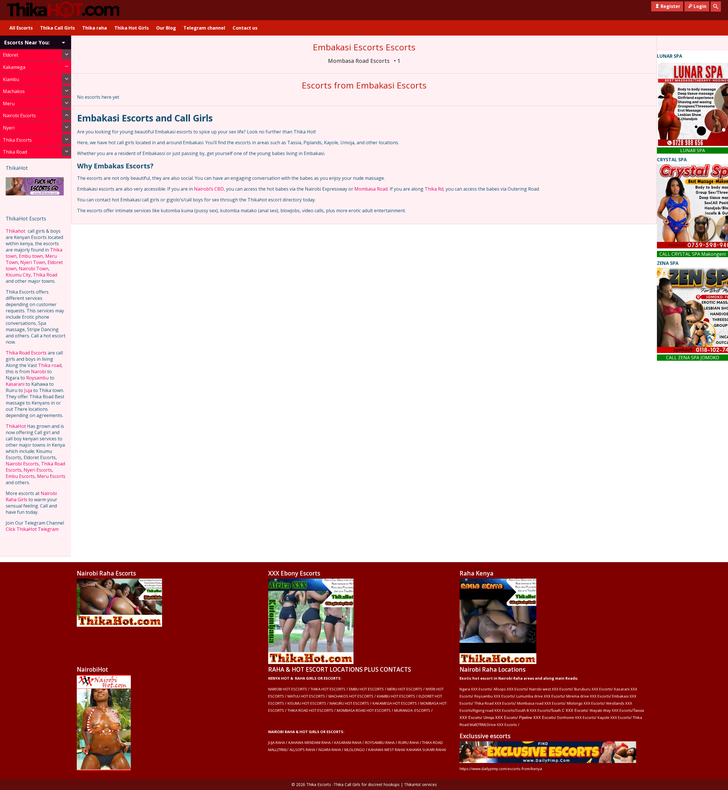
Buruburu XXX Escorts (593, 689)
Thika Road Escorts (26, 353)
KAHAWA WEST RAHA (386, 749)
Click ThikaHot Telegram (32, 529)
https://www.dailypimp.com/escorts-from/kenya (501, 768)
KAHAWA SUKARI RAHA (425, 749)
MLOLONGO (354, 749)
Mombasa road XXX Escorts (540, 703)
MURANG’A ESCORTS (412, 710)
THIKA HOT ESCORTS (328, 689)
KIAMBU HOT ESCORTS (396, 696)
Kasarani (15, 384)
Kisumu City (18, 275)
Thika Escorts (17, 140)
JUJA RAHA (276, 742)
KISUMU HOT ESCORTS (307, 703)
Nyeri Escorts (38, 470)
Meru (9, 103)
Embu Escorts (20, 476)
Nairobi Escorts (19, 115)
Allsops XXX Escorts (510, 689)
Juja (28, 390)
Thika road (49, 365)
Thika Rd (434, 189)
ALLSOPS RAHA (302, 749)
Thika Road (15, 152)
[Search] (716, 6)
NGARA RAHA (329, 749)
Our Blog (166, 28)
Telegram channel (204, 28)
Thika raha (94, 28)
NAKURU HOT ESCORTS (349, 703)
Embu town (31, 256)
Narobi (38, 371)
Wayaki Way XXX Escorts (611, 710)
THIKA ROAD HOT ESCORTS (310, 710)
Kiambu (11, 79)
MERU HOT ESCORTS (404, 689)
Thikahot (15, 231)
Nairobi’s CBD (209, 189)
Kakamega (14, 67)
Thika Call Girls (57, 28)
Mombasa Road (371, 189)
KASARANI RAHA (347, 742)
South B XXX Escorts (533, 710)
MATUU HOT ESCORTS (306, 696)
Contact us (245, 28)
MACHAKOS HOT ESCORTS (350, 696)
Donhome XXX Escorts (576, 717)
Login (700, 6)
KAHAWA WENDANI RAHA (309, 742)
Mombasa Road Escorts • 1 (364, 61)
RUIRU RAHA (408, 742)
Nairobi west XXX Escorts (550, 689)
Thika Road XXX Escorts (494, 703)
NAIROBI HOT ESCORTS (287, 689)
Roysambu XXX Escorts (494, 696)
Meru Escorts (51, 476)
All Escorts (21, 28)
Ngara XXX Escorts (475, 689)
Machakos (14, 91)
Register (670, 6)
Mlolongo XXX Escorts (585, 703)
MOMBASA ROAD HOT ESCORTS (364, 710)
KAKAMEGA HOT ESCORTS (395, 703)
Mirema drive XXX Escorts (588, 696)
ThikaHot (16, 426)
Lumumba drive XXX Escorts (540, 696)
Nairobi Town (33, 268)
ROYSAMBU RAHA (380, 742)
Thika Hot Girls (131, 28)
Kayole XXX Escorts (613, 717)
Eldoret (10, 55)
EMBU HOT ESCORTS (366, 689)
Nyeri (9, 128)
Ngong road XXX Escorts (493, 710)
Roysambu (37, 378)
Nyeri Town (32, 262)
